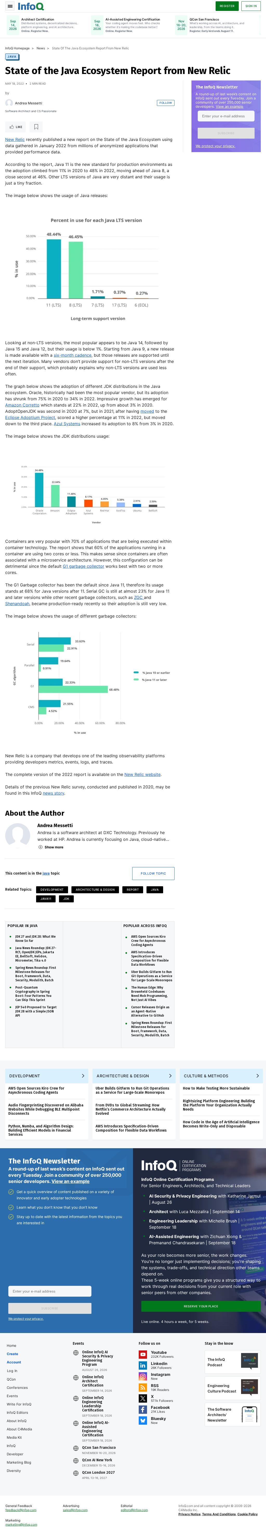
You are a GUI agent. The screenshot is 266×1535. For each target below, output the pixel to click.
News (41, 48)
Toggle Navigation (10, 6)
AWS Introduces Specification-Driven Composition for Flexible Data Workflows (150, 958)
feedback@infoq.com (20, 1510)
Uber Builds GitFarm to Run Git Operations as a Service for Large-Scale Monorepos (151, 976)
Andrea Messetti (28, 103)
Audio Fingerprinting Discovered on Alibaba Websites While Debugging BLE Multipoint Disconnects (45, 1109)
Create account (14, 1358)
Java (12, 56)
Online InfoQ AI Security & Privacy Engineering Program (97, 1358)
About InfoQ (16, 1421)
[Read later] (36, 126)
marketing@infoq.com (21, 1524)
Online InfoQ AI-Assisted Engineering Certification (95, 1429)
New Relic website (142, 774)
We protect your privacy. (215, 146)
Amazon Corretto (22, 405)
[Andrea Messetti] (9, 103)
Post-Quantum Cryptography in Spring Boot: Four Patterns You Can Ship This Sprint (33, 994)
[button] (226, 133)
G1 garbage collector (83, 566)
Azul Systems (67, 423)
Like (19, 127)
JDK (66, 899)
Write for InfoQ (19, 1404)
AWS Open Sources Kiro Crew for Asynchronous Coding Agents (148, 941)
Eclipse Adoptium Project (30, 417)
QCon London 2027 (98, 1473)
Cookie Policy (247, 1514)
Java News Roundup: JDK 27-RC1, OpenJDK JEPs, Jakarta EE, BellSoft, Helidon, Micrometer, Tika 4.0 (35, 954)
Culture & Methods (206, 1075)
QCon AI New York (97, 1460)
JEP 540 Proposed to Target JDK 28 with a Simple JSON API (36, 1011)
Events (12, 1396)
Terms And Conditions (219, 1514)
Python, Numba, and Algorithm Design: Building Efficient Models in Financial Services (41, 1130)
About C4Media (19, 1429)
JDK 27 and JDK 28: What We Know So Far (35, 939)
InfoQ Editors (17, 1412)
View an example (229, 106)
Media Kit (14, 1437)
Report (133, 889)
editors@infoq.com (134, 1510)
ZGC (139, 597)
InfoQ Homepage (17, 48)
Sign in (251, 6)
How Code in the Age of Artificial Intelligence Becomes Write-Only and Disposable (221, 1124)
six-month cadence (72, 355)
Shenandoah (17, 603)
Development (52, 889)
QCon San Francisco (99, 1448)
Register (227, 6)
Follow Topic (153, 873)
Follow (165, 103)
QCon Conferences (17, 1383)
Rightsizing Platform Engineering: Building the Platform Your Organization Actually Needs (219, 1105)
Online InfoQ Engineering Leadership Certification (93, 1404)
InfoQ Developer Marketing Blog (19, 1454)
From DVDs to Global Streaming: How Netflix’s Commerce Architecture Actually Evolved (130, 1109)
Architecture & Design (95, 889)
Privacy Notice (189, 1514)
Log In (12, 1371)
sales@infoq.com (75, 1510)
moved (147, 411)
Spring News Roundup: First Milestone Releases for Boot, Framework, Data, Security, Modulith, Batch (35, 974)
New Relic (15, 139)
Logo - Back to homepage (31, 5)
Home (11, 1345)
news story (53, 793)
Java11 (46, 899)
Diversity (14, 1471)
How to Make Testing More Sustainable (216, 1088)
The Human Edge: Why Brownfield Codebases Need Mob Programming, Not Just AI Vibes (149, 994)
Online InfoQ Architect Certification (93, 1381)
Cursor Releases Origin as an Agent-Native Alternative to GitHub (150, 1011)
